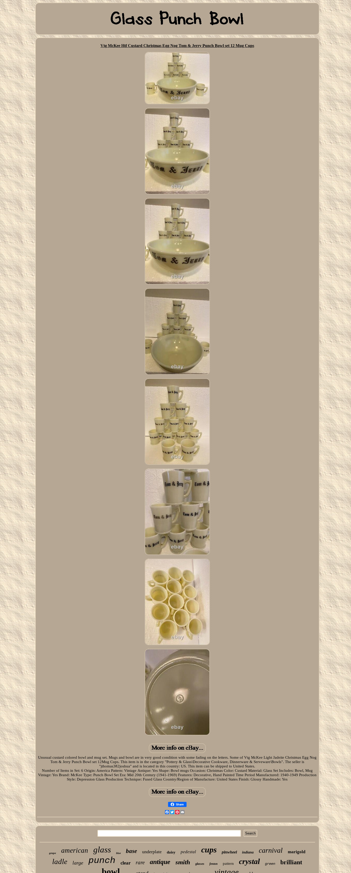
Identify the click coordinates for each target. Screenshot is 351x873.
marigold (296, 851)
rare (140, 862)
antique (160, 862)
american (74, 850)
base (131, 851)
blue (118, 853)
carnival (271, 850)
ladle (59, 861)
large (77, 863)
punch (101, 861)
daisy (171, 852)
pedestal (188, 851)
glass (102, 849)
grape (52, 853)
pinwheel (229, 852)
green (270, 864)
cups (209, 849)
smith (183, 862)
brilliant (291, 862)
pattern (228, 863)
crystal (249, 861)
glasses (199, 864)
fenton (213, 864)
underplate (152, 851)
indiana (248, 852)
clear (126, 863)
